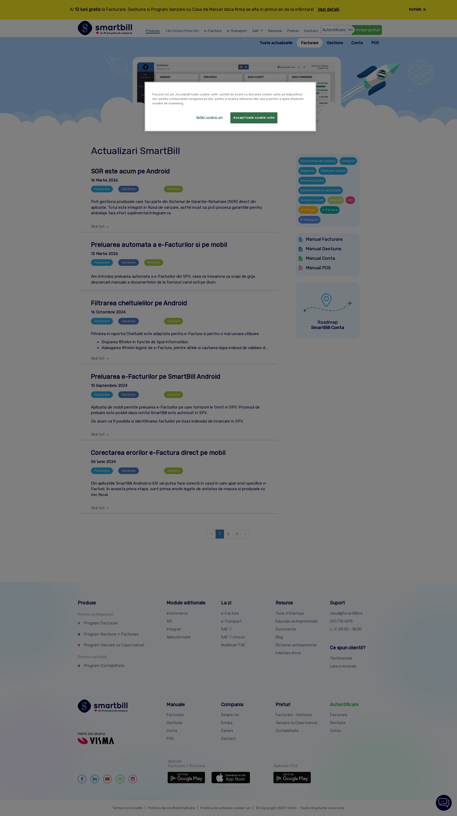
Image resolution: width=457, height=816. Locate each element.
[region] (230, 107)
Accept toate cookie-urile (254, 117)
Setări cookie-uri (209, 117)
